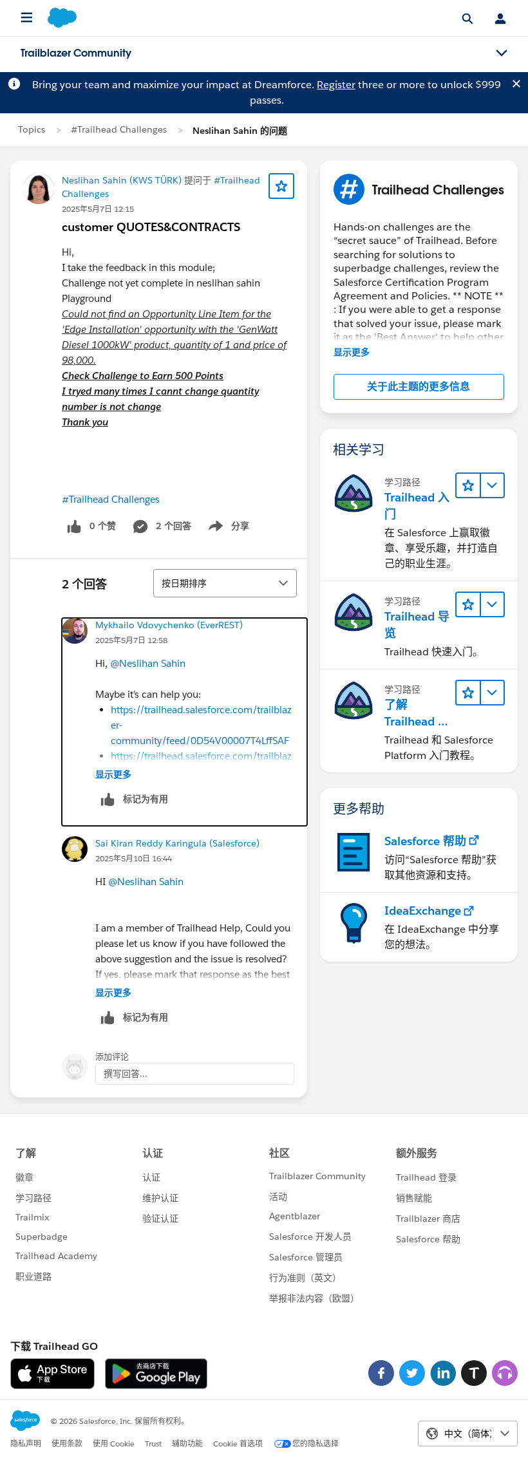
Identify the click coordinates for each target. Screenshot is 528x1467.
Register (336, 84)
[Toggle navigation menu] (501, 53)
